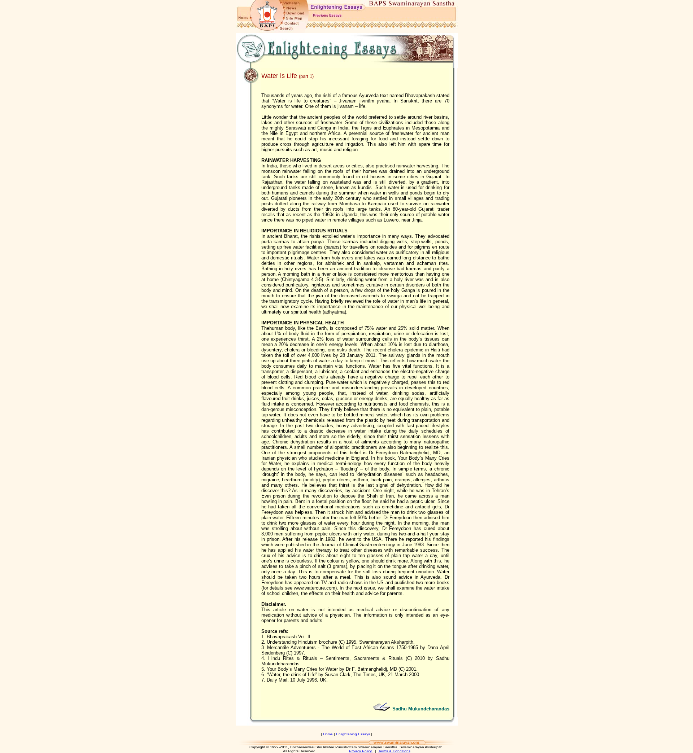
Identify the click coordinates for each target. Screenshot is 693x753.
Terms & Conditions (394, 751)
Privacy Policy (361, 751)
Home (328, 734)
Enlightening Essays (352, 734)
